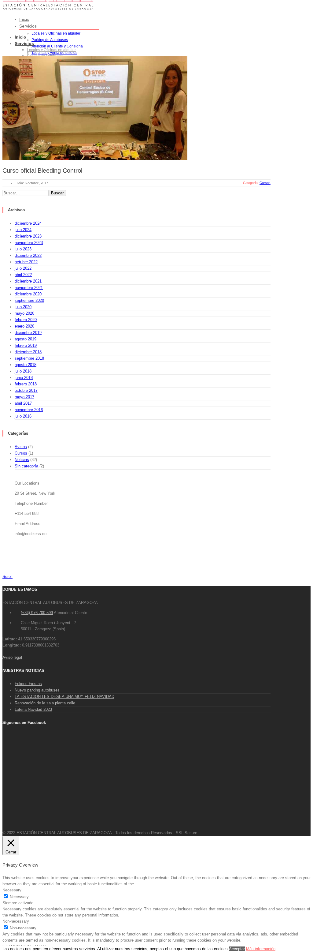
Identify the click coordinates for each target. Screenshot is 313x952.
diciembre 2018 (28, 352)
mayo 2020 (24, 313)
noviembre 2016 (29, 409)
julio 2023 (23, 249)
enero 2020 (24, 326)
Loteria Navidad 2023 (33, 709)
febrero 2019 (26, 345)
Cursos (21, 453)
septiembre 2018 (29, 358)
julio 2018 (23, 371)
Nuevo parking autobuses (37, 690)
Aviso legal (12, 657)
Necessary (19, 896)
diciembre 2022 (28, 255)
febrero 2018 (26, 384)
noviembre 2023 (29, 242)
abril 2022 (23, 274)
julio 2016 (23, 416)
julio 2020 (23, 307)
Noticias (22, 459)
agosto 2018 (25, 364)
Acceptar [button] (237, 948)
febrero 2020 (26, 319)
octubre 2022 (26, 262)
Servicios (28, 26)
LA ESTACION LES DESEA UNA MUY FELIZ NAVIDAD (64, 696)
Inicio (24, 19)
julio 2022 (23, 268)
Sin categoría (26, 466)
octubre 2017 (26, 390)
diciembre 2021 (28, 281)
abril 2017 (23, 403)
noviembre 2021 (29, 287)
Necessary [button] (11, 890)
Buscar (57, 193)
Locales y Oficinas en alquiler (55, 33)
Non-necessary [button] (15, 921)
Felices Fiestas (28, 683)
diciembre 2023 (28, 236)
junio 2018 (24, 377)
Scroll (7, 576)
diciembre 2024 (28, 223)
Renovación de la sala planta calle (45, 703)
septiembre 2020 (29, 300)
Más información (260, 948)
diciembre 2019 (28, 332)
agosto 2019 (25, 339)
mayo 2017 (24, 397)
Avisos (21, 446)
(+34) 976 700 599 (37, 612)
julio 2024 (23, 229)
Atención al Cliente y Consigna (57, 46)
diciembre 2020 (28, 294)
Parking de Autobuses (49, 40)
